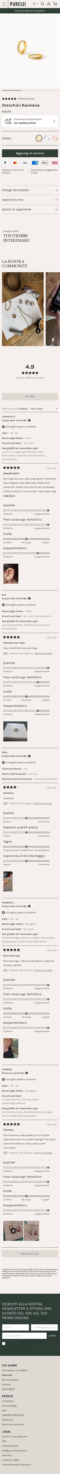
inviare (52, 1335)
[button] (18, 99)
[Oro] (39, 138)
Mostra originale (43, 653)
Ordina (24, 408)
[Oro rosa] (55, 138)
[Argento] (47, 138)
